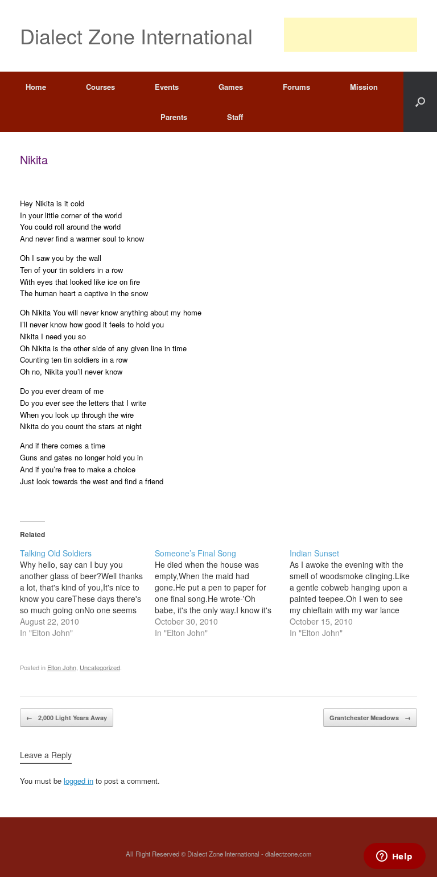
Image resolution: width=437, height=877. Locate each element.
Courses (100, 86)
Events (167, 86)
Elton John (61, 667)
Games (230, 86)
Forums (296, 86)
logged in (78, 780)
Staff (235, 116)
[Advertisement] (350, 35)
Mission (364, 86)
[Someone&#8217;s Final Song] (222, 592)
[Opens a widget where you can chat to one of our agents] (394, 857)
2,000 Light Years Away (66, 717)
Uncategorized (100, 667)
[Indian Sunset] (357, 592)
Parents (173, 116)
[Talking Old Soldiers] (87, 592)
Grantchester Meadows (370, 717)
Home (36, 86)
